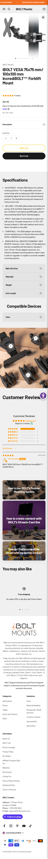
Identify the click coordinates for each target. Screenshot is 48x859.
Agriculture (31, 726)
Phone (5, 705)
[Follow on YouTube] (24, 826)
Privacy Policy (8, 752)
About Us (6, 739)
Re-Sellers (7, 756)
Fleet (29, 701)
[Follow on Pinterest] (17, 826)
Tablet (5, 710)
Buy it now (24, 156)
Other (5, 718)
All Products (7, 701)
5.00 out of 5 (31, 421)
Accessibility (32, 721)
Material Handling (33, 705)
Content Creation (33, 717)
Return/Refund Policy (11, 781)
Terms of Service (9, 790)
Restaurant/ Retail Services (34, 711)
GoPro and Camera (10, 714)
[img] (8, 455)
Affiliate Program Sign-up (12, 761)
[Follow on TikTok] (30, 826)
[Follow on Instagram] (11, 826)
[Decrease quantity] (6, 138)
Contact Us (7, 776)
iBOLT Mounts (8, 65)
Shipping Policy (9, 785)
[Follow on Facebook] (4, 826)
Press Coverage (9, 747)
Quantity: (6, 133)
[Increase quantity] (16, 138)
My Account (7, 772)
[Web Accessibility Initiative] (43, 395)
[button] (8, 95)
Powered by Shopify (24, 852)
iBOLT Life (7, 743)
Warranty (6, 768)
